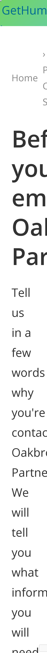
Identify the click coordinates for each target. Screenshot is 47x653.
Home (25, 77)
